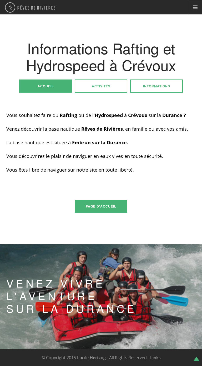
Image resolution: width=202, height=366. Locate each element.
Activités (101, 86)
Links (155, 357)
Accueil (46, 86)
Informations (156, 86)
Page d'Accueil (101, 206)
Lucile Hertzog (91, 357)
